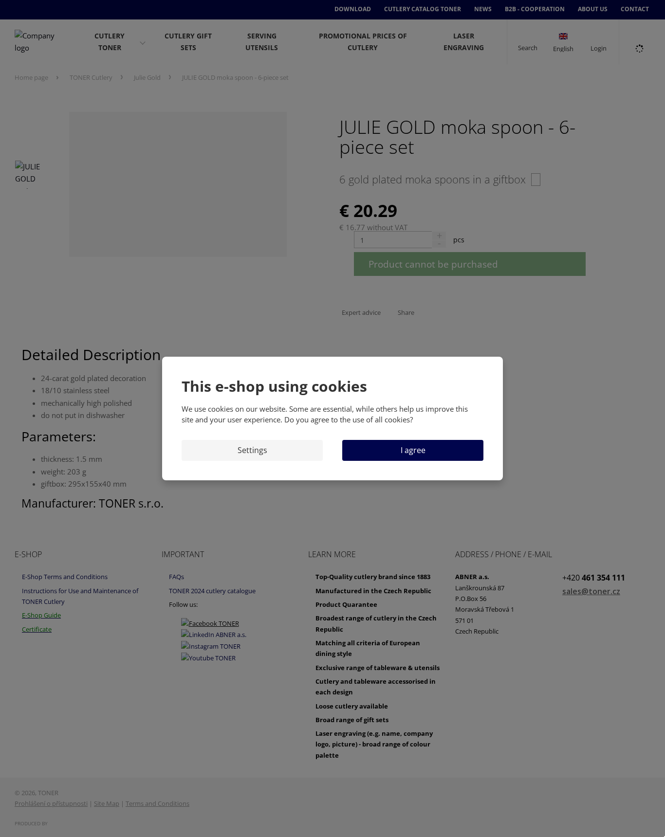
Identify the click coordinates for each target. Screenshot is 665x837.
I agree (413, 450)
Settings (252, 450)
